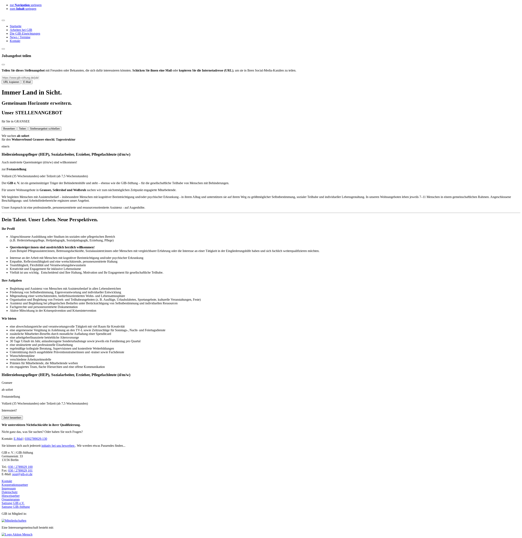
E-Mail (27, 82)
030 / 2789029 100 (20, 467)
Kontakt (7, 481)
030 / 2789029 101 (20, 470)
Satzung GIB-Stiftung (16, 506)
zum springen (23, 8)
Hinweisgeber (11, 495)
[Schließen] (3, 64)
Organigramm (11, 499)
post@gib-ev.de (22, 474)
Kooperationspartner (15, 484)
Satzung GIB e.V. (13, 503)
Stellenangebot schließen (45, 128)
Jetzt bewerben (12, 417)
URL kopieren (11, 82)
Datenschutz (10, 492)
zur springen (26, 5)
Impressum (9, 488)
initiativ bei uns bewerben (58, 445)
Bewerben (9, 128)
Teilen (22, 128)
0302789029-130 (36, 438)
